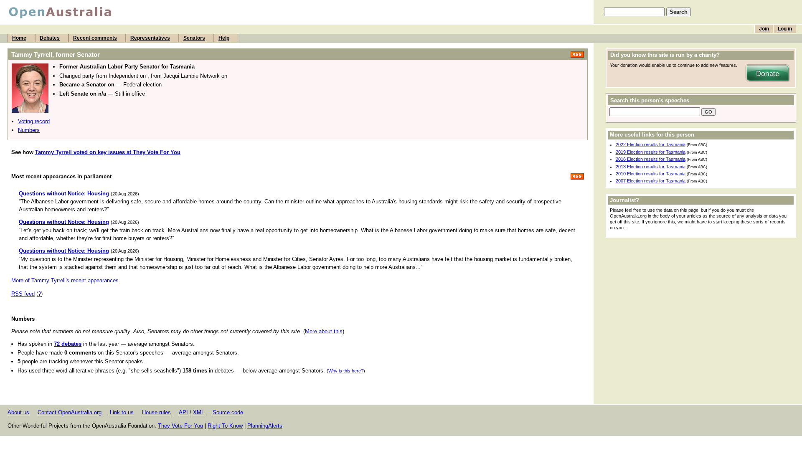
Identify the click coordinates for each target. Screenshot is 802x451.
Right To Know (225, 426)
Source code (228, 412)
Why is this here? (345, 370)
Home (19, 38)
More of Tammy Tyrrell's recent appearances (65, 280)
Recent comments (95, 38)
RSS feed (23, 294)
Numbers (29, 130)
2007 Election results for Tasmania (650, 180)
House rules (156, 412)
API (183, 412)
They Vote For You (180, 426)
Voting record (34, 121)
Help (223, 38)
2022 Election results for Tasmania (650, 144)
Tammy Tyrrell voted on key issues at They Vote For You (107, 152)
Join (764, 29)
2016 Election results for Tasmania (650, 159)
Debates (50, 38)
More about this (324, 331)
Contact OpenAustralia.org (70, 412)
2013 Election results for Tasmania (650, 166)
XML (198, 412)
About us (18, 412)
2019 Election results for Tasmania (650, 152)
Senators (194, 38)
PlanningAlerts (264, 426)
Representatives (150, 38)
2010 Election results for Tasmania (650, 173)
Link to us (122, 412)
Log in (785, 29)
